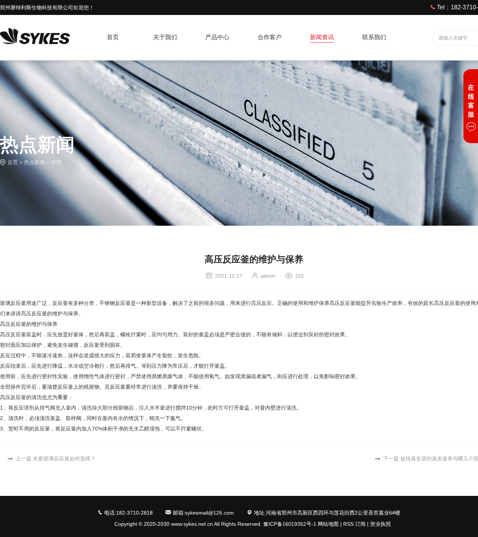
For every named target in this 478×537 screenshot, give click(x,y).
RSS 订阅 (354, 524)
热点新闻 (34, 162)
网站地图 (328, 524)
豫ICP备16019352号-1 (289, 524)
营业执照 (380, 524)
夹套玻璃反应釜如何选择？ (64, 459)
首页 (12, 162)
